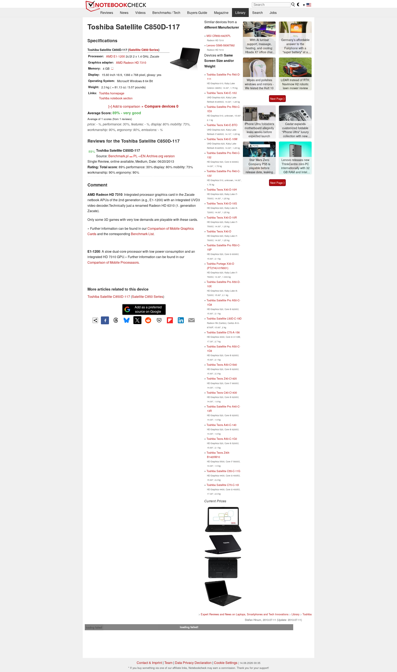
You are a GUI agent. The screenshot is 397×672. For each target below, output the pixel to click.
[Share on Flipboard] (170, 320)
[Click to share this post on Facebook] (105, 320)
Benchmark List (142, 233)
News (124, 12)
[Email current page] (191, 320)
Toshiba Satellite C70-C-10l (223, 485)
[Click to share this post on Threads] (116, 320)
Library (240, 12)
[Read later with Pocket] (159, 320)
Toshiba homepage (111, 93)
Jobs (273, 12)
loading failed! (94, 627)
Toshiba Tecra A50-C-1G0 (222, 439)
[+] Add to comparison (124, 106)
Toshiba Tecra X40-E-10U (222, 93)
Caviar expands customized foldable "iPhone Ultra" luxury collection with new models (295, 130)
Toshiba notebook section (116, 98)
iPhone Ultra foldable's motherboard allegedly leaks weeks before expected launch (259, 130)
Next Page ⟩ (277, 99)
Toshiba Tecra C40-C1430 (222, 392)
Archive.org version (160, 156)
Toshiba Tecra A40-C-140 (221, 425)
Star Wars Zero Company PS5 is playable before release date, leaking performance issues (259, 166)
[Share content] (95, 320)
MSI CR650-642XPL (219, 36)
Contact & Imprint (149, 662)
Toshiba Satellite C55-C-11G (223, 471)
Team (168, 662)
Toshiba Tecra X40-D (219, 231)
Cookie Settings (225, 662)
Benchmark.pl (118, 156)
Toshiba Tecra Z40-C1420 (222, 378)
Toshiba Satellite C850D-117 (108, 296)
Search (257, 12)
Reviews (106, 12)
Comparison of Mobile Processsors (113, 262)
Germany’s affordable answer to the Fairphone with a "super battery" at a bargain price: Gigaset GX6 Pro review (295, 46)
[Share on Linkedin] (181, 320)
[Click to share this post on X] (137, 320)
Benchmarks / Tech (166, 12)
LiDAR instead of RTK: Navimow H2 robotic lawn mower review (295, 84)
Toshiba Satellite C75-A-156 (223, 332)
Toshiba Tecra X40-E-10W (222, 139)
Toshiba (307, 614)
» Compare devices (159, 106)
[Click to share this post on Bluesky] (126, 320)
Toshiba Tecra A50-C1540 (222, 365)
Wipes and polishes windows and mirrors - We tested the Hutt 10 (259, 84)
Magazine (221, 12)
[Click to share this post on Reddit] (148, 320)
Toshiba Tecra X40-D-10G (222, 203)
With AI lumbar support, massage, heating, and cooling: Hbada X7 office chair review (259, 46)
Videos (140, 12)
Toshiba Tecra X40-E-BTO (222, 125)
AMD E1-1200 (115, 56)
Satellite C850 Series (143, 50)
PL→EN (139, 156)
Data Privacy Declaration (193, 662)
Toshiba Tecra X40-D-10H (222, 189)
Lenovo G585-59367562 (221, 45)
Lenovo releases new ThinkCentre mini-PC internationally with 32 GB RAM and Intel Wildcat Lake (295, 166)
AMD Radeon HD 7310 (131, 62)
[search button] (293, 4)
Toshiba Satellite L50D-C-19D (224, 318)
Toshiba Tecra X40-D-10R (222, 217)
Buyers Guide (197, 12)
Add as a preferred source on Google (148, 309)
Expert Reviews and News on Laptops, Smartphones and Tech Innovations (244, 614)
